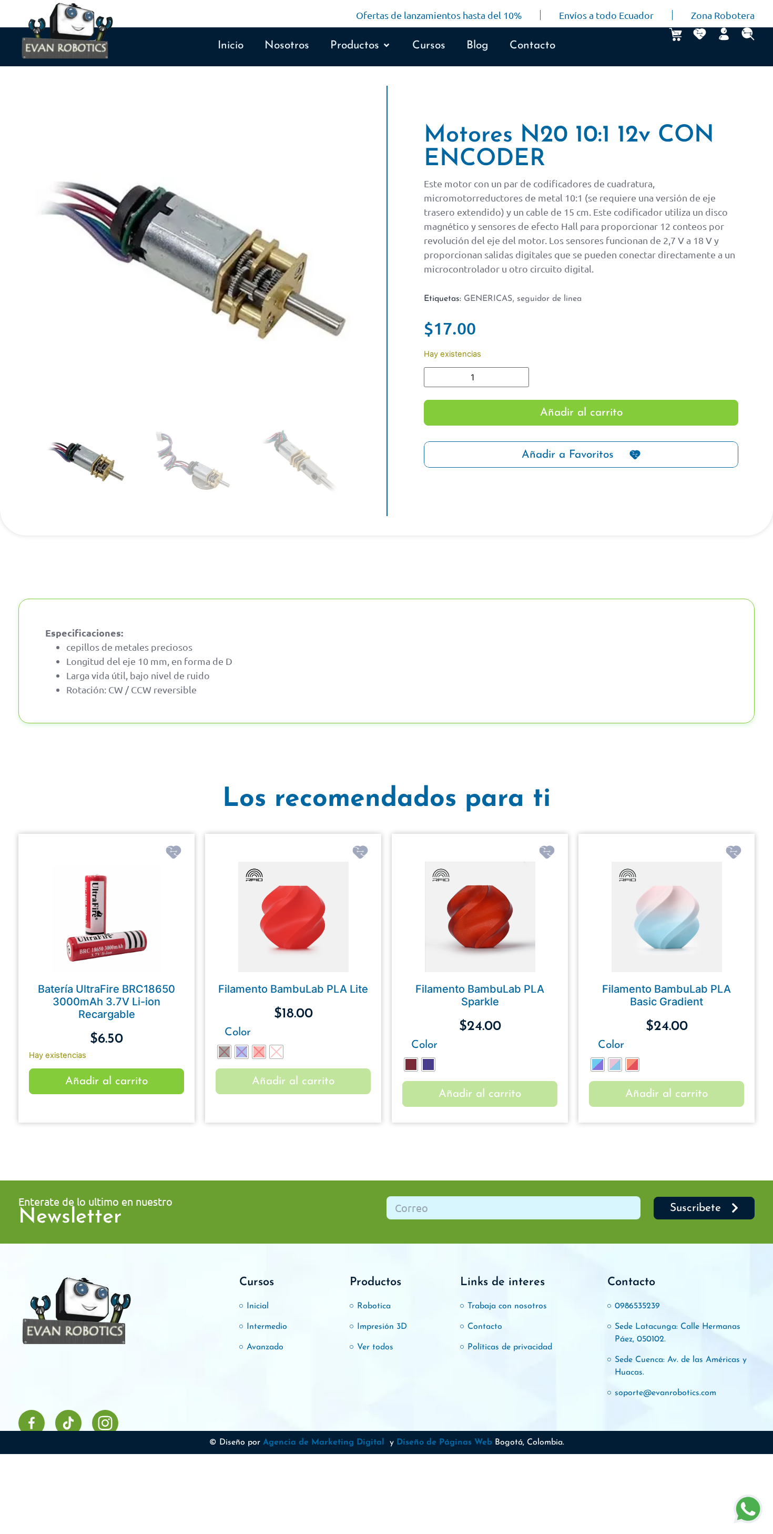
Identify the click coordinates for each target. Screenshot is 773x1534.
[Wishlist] (699, 34)
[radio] (224, 1051)
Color (238, 1032)
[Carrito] (675, 34)
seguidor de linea (549, 299)
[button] (360, 45)
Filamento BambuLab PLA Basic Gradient (666, 995)
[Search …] (748, 34)
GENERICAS (488, 299)
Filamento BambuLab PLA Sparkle (479, 995)
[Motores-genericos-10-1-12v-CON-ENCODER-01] (192, 261)
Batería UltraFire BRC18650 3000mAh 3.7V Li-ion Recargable (106, 1002)
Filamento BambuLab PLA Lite (293, 989)
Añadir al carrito (581, 412)
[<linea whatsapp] (748, 1509)
